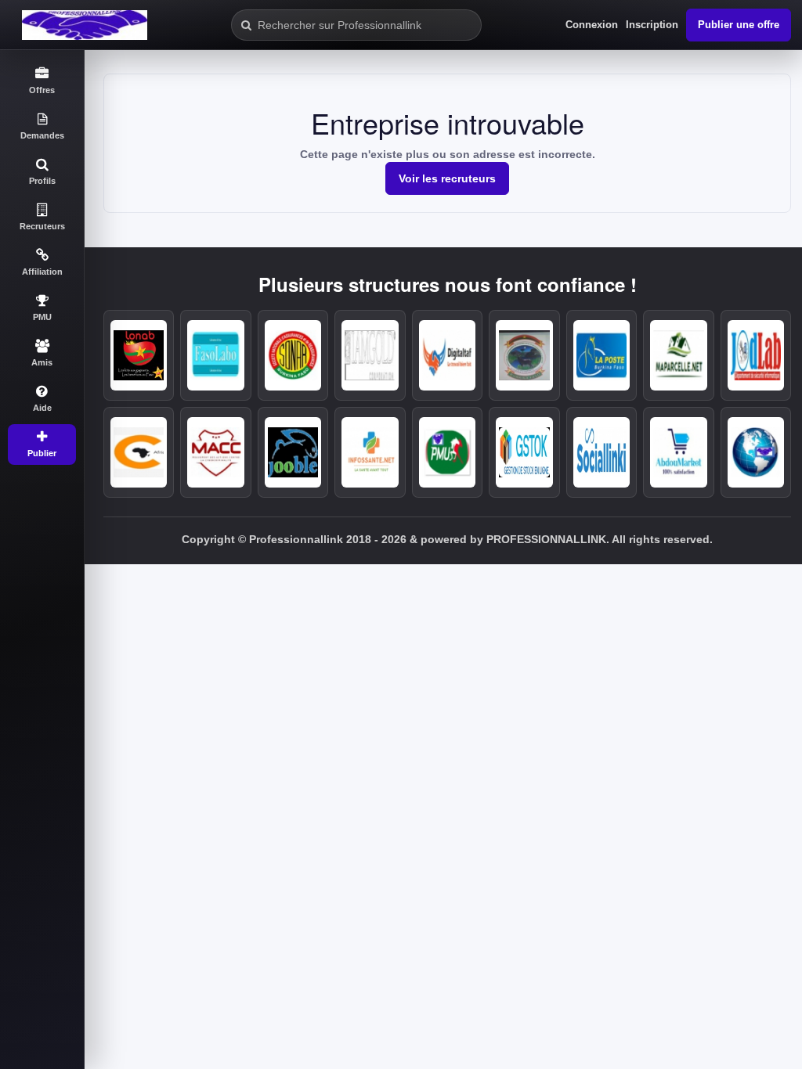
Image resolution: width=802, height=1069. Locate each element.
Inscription (652, 25)
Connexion (591, 25)
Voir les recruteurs (447, 178)
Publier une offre (738, 25)
